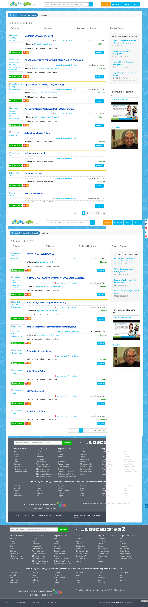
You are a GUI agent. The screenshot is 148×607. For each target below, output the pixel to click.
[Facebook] (91, 443)
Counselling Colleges (65, 471)
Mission (16, 456)
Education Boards (42, 469)
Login (135, 4)
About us (17, 451)
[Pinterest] (105, 443)
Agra (81, 490)
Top (145, 601)
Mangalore (105, 490)
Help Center (60, 515)
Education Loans (86, 471)
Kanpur (104, 493)
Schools (15, 28)
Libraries (61, 459)
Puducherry (40, 493)
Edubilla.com (21, 448)
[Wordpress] (120, 443)
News (16, 461)
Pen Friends (106, 454)
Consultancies (41, 461)
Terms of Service (45, 515)
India (74, 41)
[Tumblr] (109, 443)
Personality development (67, 476)
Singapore (127, 459)
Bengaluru (83, 486)
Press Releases (107, 461)
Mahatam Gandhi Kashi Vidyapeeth (46, 68)
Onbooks (61, 469)
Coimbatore (40, 488)
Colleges (48, 28)
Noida (82, 488)
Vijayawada (62, 488)
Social (107, 4)
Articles (104, 456)
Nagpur (60, 495)
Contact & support (20, 471)
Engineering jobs (86, 466)
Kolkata (17, 490)
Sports (104, 471)
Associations (40, 459)
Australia (127, 456)
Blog (15, 459)
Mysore (104, 488)
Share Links (18, 466)
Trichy (38, 495)
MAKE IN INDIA (51, 508)
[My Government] (61, 504)
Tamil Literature (63, 466)
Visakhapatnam (63, 490)
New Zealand (128, 461)
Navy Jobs (83, 456)
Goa (125, 488)
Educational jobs (86, 464)
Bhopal (126, 493)
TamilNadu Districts (131, 471)
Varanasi (58, 41)
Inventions (61, 461)
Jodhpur (61, 486)
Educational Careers (43, 476)
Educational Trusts (42, 471)
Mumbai (17, 488)
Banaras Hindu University (43, 44)
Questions (105, 451)
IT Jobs (82, 451)
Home (16, 515)
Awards (82, 474)
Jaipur (104, 486)
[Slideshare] (123, 443)
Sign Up (126, 4)
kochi (82, 495)
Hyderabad (18, 493)
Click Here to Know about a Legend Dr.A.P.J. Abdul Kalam (104, 503)
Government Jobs (86, 469)
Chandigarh (128, 486)
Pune (125, 490)
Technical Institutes (86, 28)
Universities (40, 456)
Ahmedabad (18, 495)
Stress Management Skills (122, 317)
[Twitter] (94, 443)
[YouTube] (116, 443)
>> (99, 430)
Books (60, 451)
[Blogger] (127, 443)
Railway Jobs (84, 459)
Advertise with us (20, 469)
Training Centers (118, 28)
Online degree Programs (66, 474)
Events (60, 454)
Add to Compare (16, 52)
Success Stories (107, 464)
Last (103, 213)
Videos (60, 456)
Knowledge (117, 345)
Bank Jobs (83, 454)
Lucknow (61, 493)
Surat (126, 495)
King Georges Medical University (45, 93)
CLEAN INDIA (37, 508)
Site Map (17, 464)
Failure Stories (107, 466)
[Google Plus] (98, 443)
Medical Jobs (84, 461)
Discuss (117, 4)
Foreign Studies (129, 469)
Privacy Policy (29, 515)
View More (99, 52)
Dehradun (105, 495)
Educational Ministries (44, 474)
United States (128, 464)
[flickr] (112, 443)
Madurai (39, 490)
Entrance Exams (63, 464)
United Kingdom (130, 466)
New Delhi (17, 486)
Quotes (104, 459)
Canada (126, 454)
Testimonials (106, 469)
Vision (16, 454)
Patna (82, 493)
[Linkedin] (101, 443)
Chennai (39, 486)
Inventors (105, 474)
